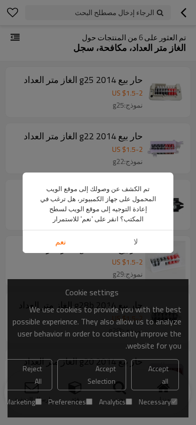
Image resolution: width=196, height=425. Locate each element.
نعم (60, 241)
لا (136, 241)
